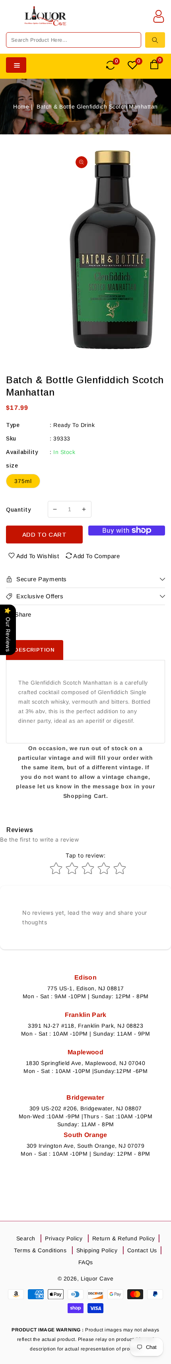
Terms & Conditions (40, 1250)
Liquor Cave (97, 1278)
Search (25, 1238)
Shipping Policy (97, 1250)
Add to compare (96, 556)
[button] (11, 21)
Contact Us (142, 1250)
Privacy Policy (63, 1238)
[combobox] (73, 40)
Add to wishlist (37, 556)
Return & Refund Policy (123, 1238)
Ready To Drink (74, 425)
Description (34, 650)
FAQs (85, 1262)
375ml (23, 481)
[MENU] (11, 21)
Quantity (18, 509)
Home (21, 106)
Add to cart (44, 534)
